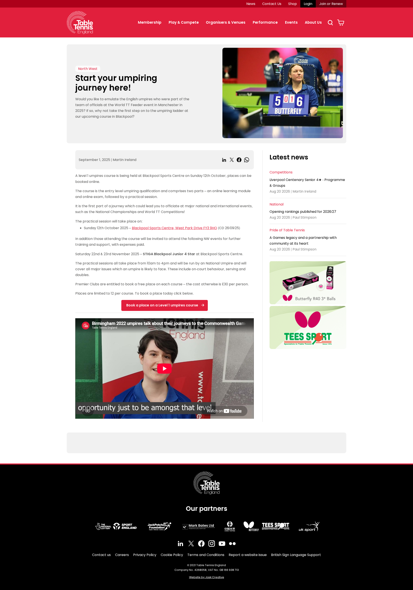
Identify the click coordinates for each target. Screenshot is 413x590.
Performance (265, 22)
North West (87, 68)
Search (330, 22)
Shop (292, 3)
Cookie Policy (172, 554)
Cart (340, 22)
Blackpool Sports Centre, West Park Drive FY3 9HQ (174, 227)
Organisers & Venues (225, 22)
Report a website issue (248, 554)
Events (291, 22)
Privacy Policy (144, 554)
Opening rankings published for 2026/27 (303, 211)
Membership (149, 22)
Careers (122, 554)
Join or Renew (331, 3)
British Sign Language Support (296, 554)
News (250, 3)
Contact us (101, 554)
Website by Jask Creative (206, 577)
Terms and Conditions (205, 554)
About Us (313, 22)
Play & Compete (184, 22)
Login (308, 3)
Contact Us (271, 3)
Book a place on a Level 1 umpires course (162, 305)
